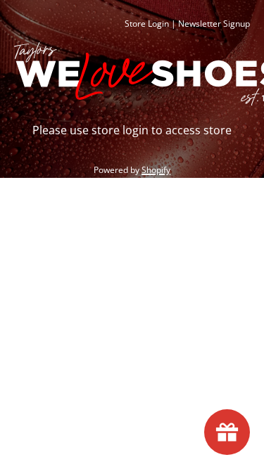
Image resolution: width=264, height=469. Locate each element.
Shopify (156, 170)
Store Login (147, 24)
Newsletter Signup (214, 24)
